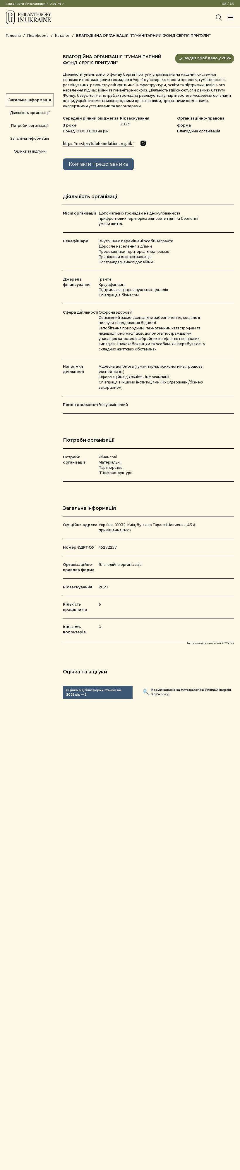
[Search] (218, 17)
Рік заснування (134, 118)
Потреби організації (29, 125)
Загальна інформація (29, 100)
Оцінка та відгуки (30, 151)
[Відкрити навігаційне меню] (230, 17)
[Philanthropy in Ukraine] (28, 17)
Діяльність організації (29, 112)
